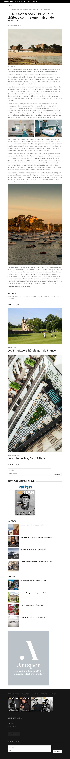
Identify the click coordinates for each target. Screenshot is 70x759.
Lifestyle (36, 9)
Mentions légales (13, 694)
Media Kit (53, 694)
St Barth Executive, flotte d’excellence (33, 617)
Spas (49, 9)
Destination (18, 9)
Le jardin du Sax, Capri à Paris (26, 458)
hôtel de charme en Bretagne (48, 177)
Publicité (44, 694)
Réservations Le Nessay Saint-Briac (19, 286)
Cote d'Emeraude (25, 296)
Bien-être (11, 9)
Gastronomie (41, 296)
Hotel (31, 9)
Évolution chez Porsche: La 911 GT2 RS (33, 549)
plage (58, 296)
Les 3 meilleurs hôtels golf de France (32, 350)
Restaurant (44, 9)
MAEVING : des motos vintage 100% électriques (36, 537)
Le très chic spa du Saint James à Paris (33, 593)
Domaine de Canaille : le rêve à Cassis (33, 580)
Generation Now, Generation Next (32, 525)
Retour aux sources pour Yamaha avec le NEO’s (36, 562)
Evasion (25, 9)
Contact (35, 694)
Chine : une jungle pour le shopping (32, 605)
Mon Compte (26, 694)
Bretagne (16, 296)
